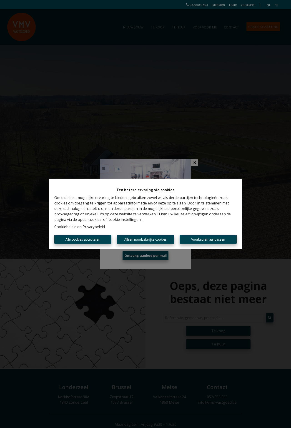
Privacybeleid (94, 226)
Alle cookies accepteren (82, 239)
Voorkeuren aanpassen (208, 239)
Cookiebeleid (65, 226)
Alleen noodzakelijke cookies (145, 239)
